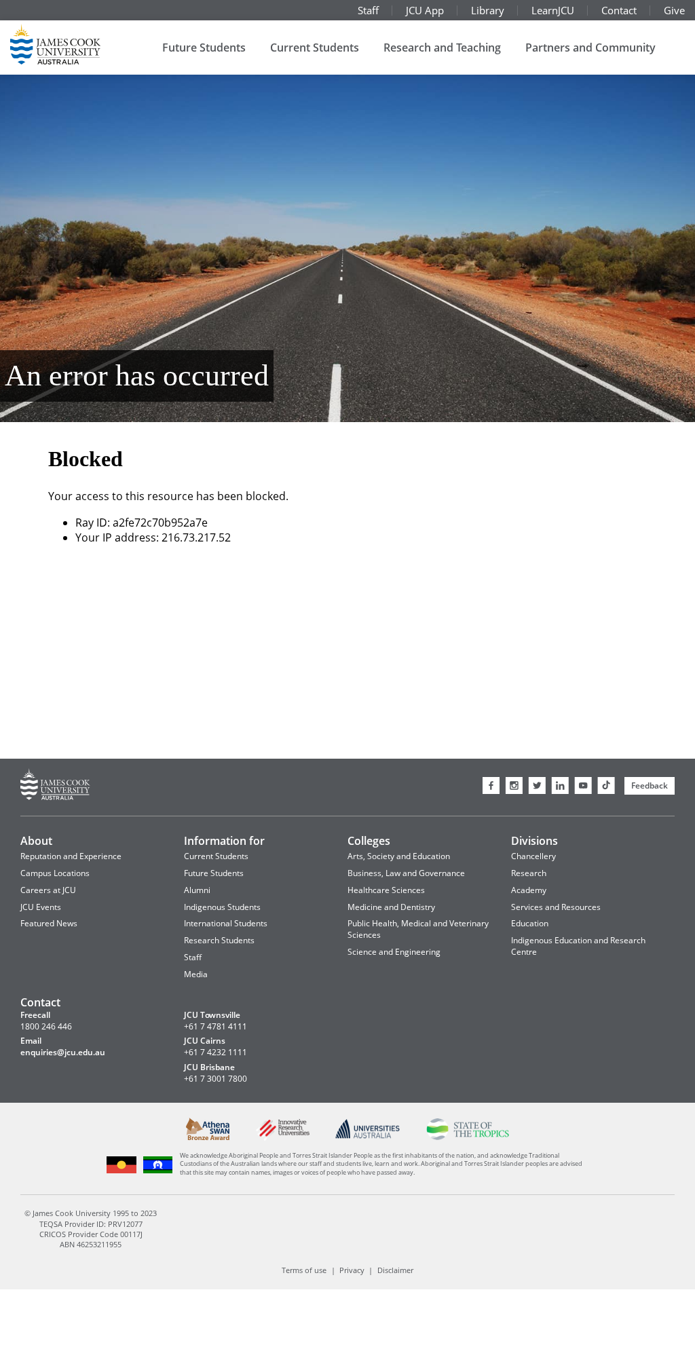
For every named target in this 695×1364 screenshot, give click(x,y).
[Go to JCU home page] (55, 786)
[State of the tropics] (467, 1137)
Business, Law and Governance (406, 873)
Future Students (204, 47)
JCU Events (40, 907)
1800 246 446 (46, 1026)
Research (528, 873)
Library (487, 10)
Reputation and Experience (70, 856)
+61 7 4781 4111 (215, 1026)
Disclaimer (395, 1270)
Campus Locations (55, 873)
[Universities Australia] (368, 1136)
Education (529, 923)
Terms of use (304, 1270)
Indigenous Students (222, 907)
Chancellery (533, 856)
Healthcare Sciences (386, 890)
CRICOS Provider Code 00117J (91, 1234)
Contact (619, 10)
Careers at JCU (48, 890)
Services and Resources (556, 907)
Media (196, 974)
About (36, 840)
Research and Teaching (442, 47)
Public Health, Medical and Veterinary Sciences (418, 929)
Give (674, 10)
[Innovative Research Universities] (282, 1139)
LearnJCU (552, 10)
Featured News (48, 923)
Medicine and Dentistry (391, 907)
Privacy (351, 1270)
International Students (225, 923)
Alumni (197, 890)
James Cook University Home (71, 44)
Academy (528, 890)
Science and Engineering (394, 952)
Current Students (314, 47)
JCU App (425, 10)
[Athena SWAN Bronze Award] (208, 1137)
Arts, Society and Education (399, 856)
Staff (368, 10)
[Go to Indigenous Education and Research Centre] (121, 1171)
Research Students (219, 940)
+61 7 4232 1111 (215, 1052)
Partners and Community (590, 47)
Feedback (649, 785)
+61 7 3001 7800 (215, 1079)
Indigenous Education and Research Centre (578, 946)
